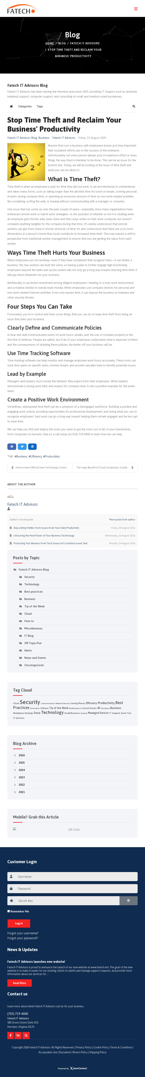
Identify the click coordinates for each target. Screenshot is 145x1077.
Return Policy (80, 1052)
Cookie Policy (101, 1047)
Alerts (28, 650)
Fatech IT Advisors (63, 137)
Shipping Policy (97, 1052)
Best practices (33, 591)
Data (37, 712)
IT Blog (29, 635)
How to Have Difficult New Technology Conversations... (44, 467)
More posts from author (122, 519)
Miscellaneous (33, 628)
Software (44, 708)
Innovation (35, 708)
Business (43, 137)
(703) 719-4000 (17, 1013)
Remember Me (19, 911)
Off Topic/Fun (33, 643)
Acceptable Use (48, 1052)
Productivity (52, 456)
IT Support (114, 713)
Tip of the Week (34, 606)
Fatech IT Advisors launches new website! (36, 961)
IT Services (18, 718)
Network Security (63, 703)
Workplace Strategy (23, 713)
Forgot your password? (22, 938)
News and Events (35, 657)
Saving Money (78, 703)
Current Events (89, 708)
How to (29, 621)
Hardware (105, 708)
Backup (84, 713)
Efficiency (36, 456)
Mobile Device (75, 708)
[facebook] (10, 1035)
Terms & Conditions (121, 1047)
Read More (19, 983)
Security (29, 576)
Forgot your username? (23, 933)
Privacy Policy (84, 1047)
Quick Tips (126, 713)
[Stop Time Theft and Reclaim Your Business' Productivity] (26, 162)
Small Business (72, 713)
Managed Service (98, 712)
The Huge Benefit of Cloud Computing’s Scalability (103, 467)
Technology (31, 584)
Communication (48, 703)
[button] (134, 106)
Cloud (28, 613)
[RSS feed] (26, 1035)
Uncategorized (34, 665)
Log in (19, 923)
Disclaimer (65, 1052)
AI (98, 708)
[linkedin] (18, 1035)
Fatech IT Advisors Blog (22, 137)
